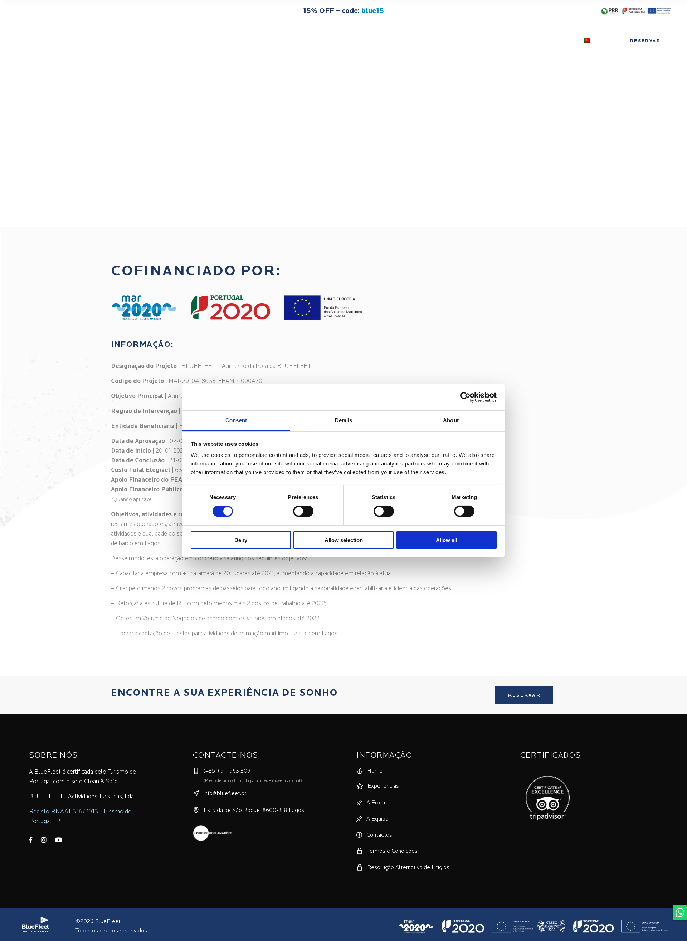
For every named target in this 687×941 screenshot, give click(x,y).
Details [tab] (343, 420)
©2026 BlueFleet (98, 922)
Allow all (446, 540)
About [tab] (451, 420)
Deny (240, 540)
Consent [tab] (236, 420)
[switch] (303, 511)
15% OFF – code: (343, 11)
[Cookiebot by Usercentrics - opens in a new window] (465, 396)
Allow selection (344, 540)
